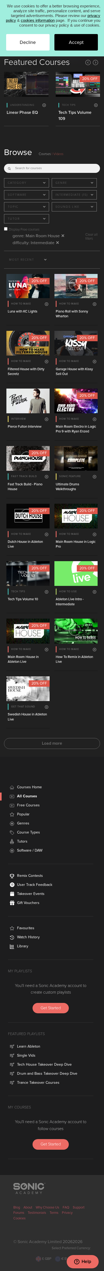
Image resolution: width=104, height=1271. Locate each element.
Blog (16, 1207)
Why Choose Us (47, 1207)
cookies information (38, 20)
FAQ (66, 1207)
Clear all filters (91, 236)
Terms (54, 1213)
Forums (18, 1213)
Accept (76, 42)
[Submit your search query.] (9, 167)
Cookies (19, 1218)
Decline (28, 42)
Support (79, 1207)
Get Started (51, 1008)
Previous (88, 62)
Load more (52, 743)
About (27, 1207)
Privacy (67, 1213)
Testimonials (37, 1213)
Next (95, 62)
